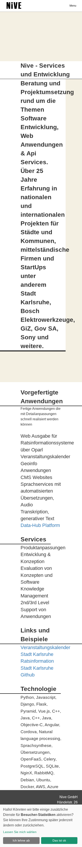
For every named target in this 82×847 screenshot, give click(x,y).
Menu (73, 5)
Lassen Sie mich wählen (20, 832)
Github (28, 675)
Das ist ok (59, 840)
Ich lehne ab (21, 840)
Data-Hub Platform (40, 525)
